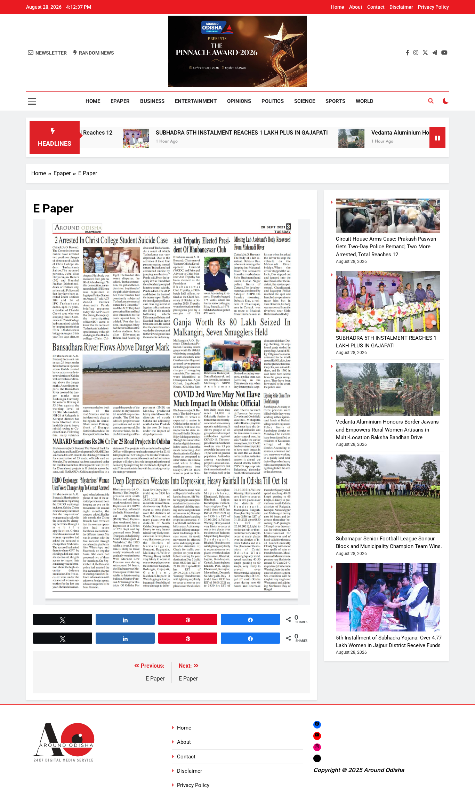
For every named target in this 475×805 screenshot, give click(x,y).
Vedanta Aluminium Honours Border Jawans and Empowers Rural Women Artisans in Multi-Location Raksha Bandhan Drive (387, 430)
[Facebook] (317, 724)
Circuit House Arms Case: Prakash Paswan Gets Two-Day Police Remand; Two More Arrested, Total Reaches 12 (386, 247)
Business (152, 101)
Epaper (120, 101)
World (364, 101)
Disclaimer (401, 7)
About (355, 7)
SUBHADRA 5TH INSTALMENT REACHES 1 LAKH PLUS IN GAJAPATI (197, 132)
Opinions (239, 101)
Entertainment (196, 101)
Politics (272, 101)
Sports (335, 101)
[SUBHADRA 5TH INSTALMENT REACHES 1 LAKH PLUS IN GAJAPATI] (91, 142)
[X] (317, 758)
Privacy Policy (433, 7)
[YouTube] (317, 735)
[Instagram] (317, 747)
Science (304, 101)
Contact (376, 7)
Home (337, 7)
